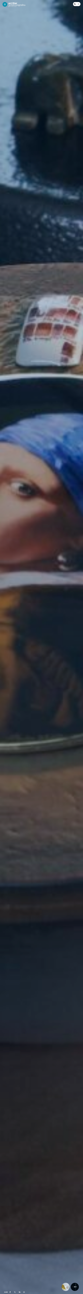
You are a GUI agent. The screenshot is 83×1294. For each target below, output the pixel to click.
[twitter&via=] (15, 1292)
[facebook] (10, 1292)
